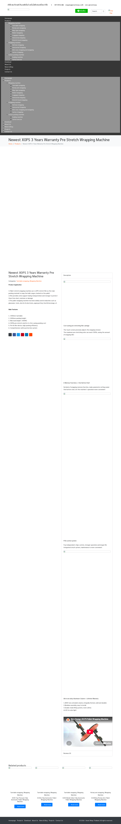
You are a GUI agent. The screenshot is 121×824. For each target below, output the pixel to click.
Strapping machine (15, 42)
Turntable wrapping (18, 25)
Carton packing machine (16, 55)
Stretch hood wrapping (19, 40)
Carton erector (17, 59)
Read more (20, 806)
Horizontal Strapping (19, 47)
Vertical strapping (18, 45)
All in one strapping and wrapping (23, 50)
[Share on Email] (10, 334)
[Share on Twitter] (18, 334)
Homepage (8, 18)
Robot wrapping (17, 33)
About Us (8, 64)
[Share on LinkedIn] (26, 334)
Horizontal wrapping (18, 38)
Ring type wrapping (18, 30)
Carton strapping (17, 52)
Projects (7, 69)
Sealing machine (17, 57)
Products (8, 21)
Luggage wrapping (18, 35)
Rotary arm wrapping (19, 28)
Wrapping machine (14, 23)
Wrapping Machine (36, 281)
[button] (60, 75)
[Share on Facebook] (14, 334)
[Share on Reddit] (30, 334)
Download (8, 62)
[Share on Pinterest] (22, 334)
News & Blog (9, 67)
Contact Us (8, 72)
